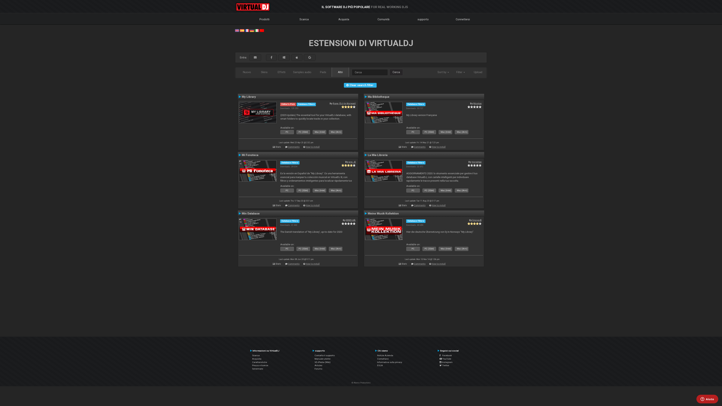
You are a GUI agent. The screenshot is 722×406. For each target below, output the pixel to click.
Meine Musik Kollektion (383, 213)
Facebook (446, 355)
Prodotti (264, 19)
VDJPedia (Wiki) (323, 362)
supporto (423, 19)
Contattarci (383, 359)
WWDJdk (351, 220)
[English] (237, 30)
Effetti (281, 72)
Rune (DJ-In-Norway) (344, 103)
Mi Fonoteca (250, 155)
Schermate (257, 368)
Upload (478, 72)
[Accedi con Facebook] (271, 57)
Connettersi (463, 19)
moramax (477, 162)
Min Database (251, 213)
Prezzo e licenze (260, 365)
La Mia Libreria (378, 155)
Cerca (396, 72)
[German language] (252, 30)
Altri (340, 72)
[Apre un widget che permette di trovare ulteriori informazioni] (707, 399)
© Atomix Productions (361, 383)
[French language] (247, 30)
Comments (294, 147)
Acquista (343, 19)
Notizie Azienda (385, 355)
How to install (313, 147)
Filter (459, 72)
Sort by (442, 72)
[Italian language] (257, 30)
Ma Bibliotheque (378, 96)
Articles (318, 365)
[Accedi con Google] (309, 57)
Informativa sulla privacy (389, 362)
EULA (380, 365)
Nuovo (247, 72)
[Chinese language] (262, 30)
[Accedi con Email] (255, 57)
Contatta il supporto (325, 355)
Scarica (304, 19)
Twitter (445, 365)
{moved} (477, 220)
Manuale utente (322, 359)
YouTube (446, 359)
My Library (249, 96)
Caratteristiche (259, 362)
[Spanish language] (242, 30)
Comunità (383, 19)
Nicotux (477, 103)
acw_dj (352, 162)
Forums (318, 368)
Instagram (447, 362)
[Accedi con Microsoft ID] (284, 57)
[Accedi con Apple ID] (296, 57)
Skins (264, 72)
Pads (323, 72)
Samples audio (302, 72)
